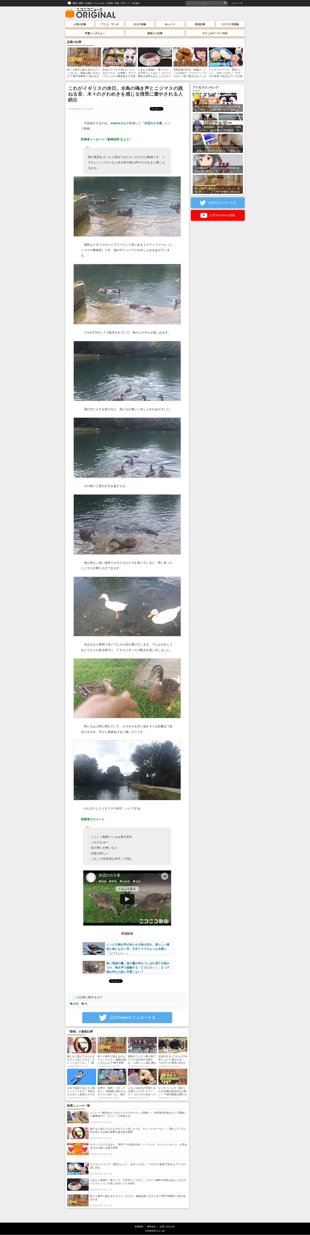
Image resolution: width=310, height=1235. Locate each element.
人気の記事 (80, 24)
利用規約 (139, 1226)
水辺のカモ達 (153, 123)
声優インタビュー (95, 33)
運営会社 (151, 1226)
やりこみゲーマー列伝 (215, 33)
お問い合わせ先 (167, 1226)
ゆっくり (170, 24)
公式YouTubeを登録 (222, 215)
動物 (76, 1003)
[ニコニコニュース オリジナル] (90, 13)
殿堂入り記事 (155, 33)
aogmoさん (118, 123)
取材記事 (200, 24)
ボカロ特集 (140, 24)
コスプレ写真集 (230, 24)
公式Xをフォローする (222, 202)
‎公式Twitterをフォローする (132, 1017)
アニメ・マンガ (110, 24)
